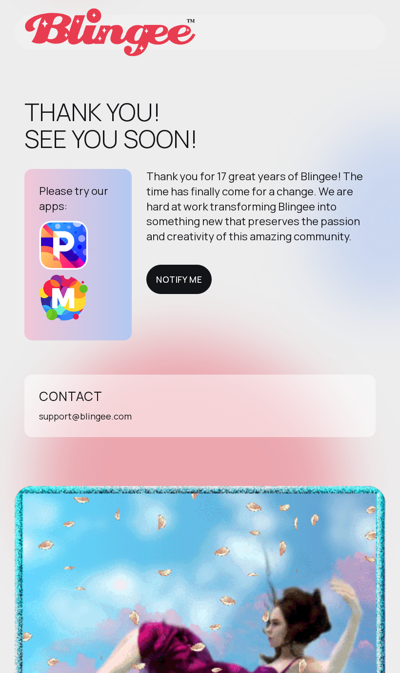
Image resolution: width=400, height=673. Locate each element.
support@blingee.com (85, 416)
